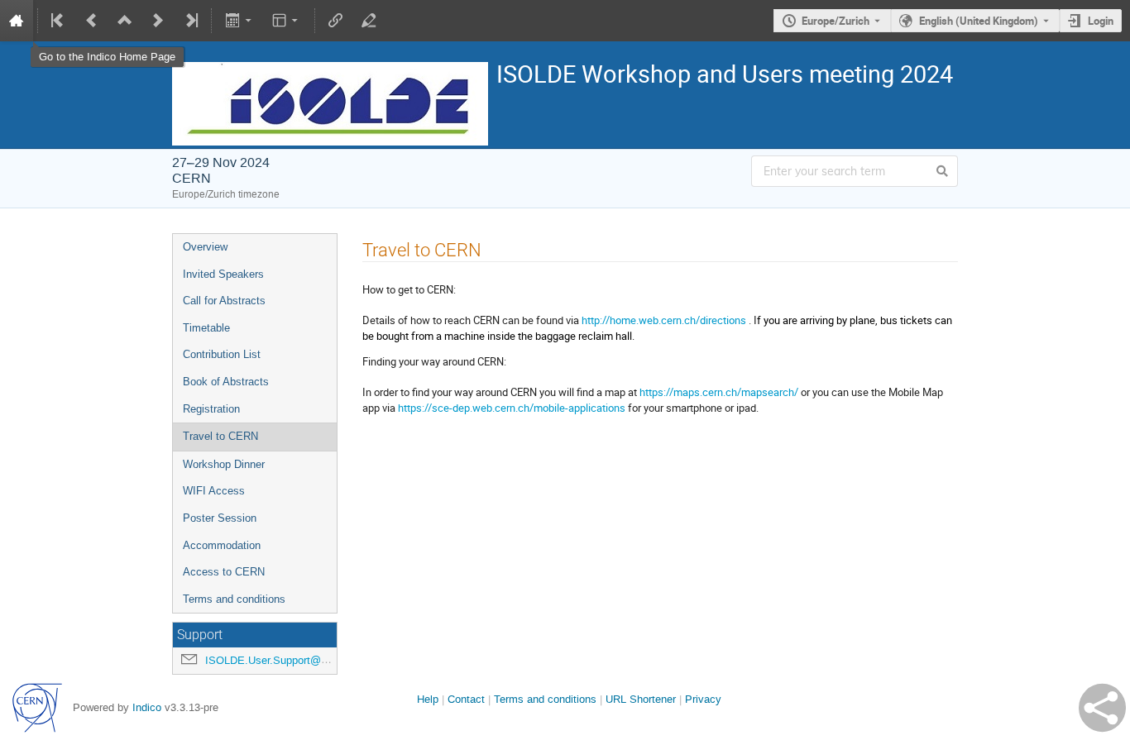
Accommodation (222, 545)
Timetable (206, 328)
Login (1100, 20)
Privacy (703, 699)
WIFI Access (214, 491)
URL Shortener (641, 699)
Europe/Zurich (835, 20)
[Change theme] (286, 20)
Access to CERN (224, 572)
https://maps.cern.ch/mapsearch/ (718, 391)
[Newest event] (190, 20)
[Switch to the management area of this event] (368, 20)
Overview (205, 247)
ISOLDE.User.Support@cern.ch (281, 660)
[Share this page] (1102, 708)
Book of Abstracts (226, 381)
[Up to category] (124, 20)
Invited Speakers (223, 274)
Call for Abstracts (224, 300)
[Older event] (91, 20)
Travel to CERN (220, 436)
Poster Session (219, 518)
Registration (211, 409)
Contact (466, 699)
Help (427, 699)
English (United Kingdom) (978, 20)
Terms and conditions (234, 599)
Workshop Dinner (224, 464)
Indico (146, 707)
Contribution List (222, 354)
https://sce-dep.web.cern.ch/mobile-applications (511, 407)
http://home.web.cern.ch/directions (664, 320)
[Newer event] (158, 20)
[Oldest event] (58, 20)
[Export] (239, 20)
